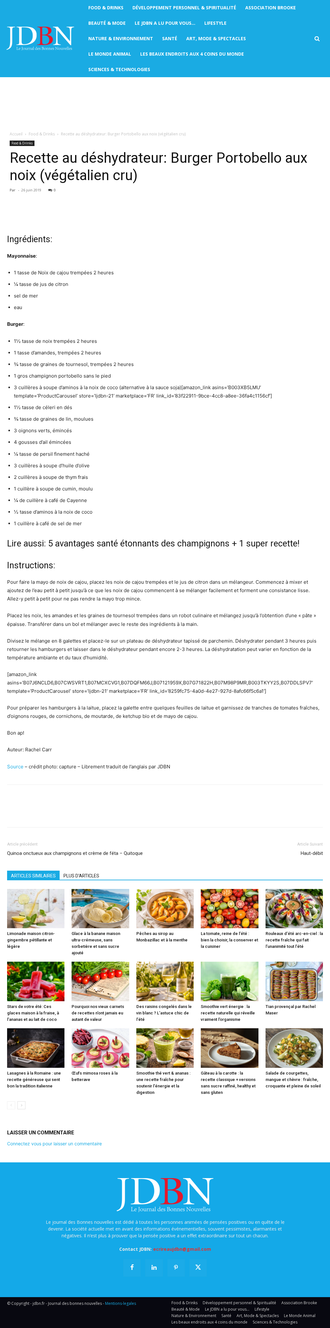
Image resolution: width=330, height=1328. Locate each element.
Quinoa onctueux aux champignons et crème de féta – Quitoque (75, 853)
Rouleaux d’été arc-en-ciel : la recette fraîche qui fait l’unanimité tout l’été (294, 940)
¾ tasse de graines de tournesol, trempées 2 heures (74, 364)
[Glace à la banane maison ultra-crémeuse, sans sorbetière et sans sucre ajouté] (100, 909)
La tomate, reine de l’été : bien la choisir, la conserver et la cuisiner (229, 940)
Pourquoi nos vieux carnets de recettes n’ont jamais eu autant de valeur (98, 1013)
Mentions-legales (120, 1303)
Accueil (16, 134)
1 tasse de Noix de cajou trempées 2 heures (64, 273)
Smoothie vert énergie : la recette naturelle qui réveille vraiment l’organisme (228, 1013)
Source (15, 767)
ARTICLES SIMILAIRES (33, 875)
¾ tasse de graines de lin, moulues (53, 419)
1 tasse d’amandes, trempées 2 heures (57, 353)
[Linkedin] (72, 214)
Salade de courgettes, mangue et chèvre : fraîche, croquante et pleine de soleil (293, 1079)
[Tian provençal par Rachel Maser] (294, 981)
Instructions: (31, 565)
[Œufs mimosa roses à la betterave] (100, 1048)
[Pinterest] (43, 214)
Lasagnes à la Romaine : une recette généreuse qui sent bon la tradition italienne (34, 1079)
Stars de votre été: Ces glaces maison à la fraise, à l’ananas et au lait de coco (33, 1013)
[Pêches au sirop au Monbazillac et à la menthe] (165, 909)
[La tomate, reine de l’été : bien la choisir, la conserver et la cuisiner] (229, 909)
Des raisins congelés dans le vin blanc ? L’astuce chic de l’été (164, 1013)
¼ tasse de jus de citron (41, 284)
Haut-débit (312, 853)
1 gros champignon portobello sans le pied (62, 376)
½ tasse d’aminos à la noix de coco (53, 512)
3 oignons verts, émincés (43, 430)
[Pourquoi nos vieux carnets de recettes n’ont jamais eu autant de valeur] (100, 981)
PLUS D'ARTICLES (81, 875)
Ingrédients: (29, 239)
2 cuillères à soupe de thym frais (51, 477)
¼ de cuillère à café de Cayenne (50, 500)
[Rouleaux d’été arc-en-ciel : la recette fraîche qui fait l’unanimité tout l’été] (294, 909)
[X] (28, 214)
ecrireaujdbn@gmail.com (182, 1249)
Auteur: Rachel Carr (29, 749)
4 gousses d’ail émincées (42, 442)
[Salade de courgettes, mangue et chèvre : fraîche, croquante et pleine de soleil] (294, 1048)
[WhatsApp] (58, 214)
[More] (88, 214)
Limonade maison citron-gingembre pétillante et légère (31, 940)
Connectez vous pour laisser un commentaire (54, 1143)
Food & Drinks (42, 134)
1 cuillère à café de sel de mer (48, 523)
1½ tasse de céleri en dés (43, 407)
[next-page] (21, 1105)
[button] (317, 38)
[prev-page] (11, 1105)
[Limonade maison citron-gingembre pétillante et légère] (35, 909)
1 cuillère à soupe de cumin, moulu (53, 489)
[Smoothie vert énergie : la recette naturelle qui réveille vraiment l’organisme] (229, 981)
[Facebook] (13, 214)
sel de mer (26, 296)
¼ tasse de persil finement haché (52, 454)
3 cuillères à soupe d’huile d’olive (52, 466)
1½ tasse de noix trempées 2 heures (55, 341)
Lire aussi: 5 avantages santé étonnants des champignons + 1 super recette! (153, 543)
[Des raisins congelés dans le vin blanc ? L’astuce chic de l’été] (165, 981)
